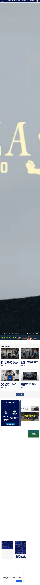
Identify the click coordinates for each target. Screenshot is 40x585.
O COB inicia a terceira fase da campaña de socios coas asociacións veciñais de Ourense (29, 362)
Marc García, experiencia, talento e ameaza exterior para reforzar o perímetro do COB (8, 384)
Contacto (37, 0)
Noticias (15, 0)
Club (27, 0)
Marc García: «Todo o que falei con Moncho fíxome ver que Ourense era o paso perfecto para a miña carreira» (9, 362)
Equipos (23, 0)
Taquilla (8, 0)
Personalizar (6, 580)
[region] (12, 576)
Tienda (13, 0)
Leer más (3, 365)
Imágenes (19, 0)
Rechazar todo (12, 580)
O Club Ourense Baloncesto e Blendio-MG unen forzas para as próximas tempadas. (29, 384)
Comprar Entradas (10, 424)
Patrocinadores (32, 0)
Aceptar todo (19, 580)
